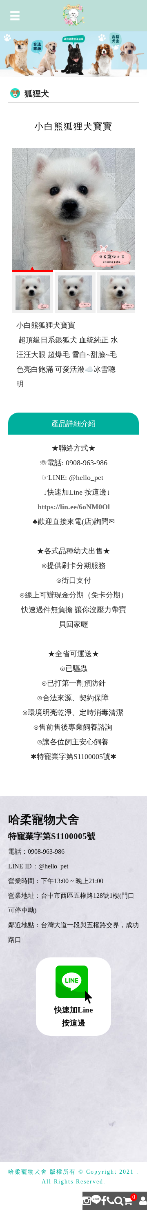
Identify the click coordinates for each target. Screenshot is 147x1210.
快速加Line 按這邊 (73, 1016)
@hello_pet (53, 866)
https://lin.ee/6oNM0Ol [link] (74, 507)
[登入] (143, 1201)
